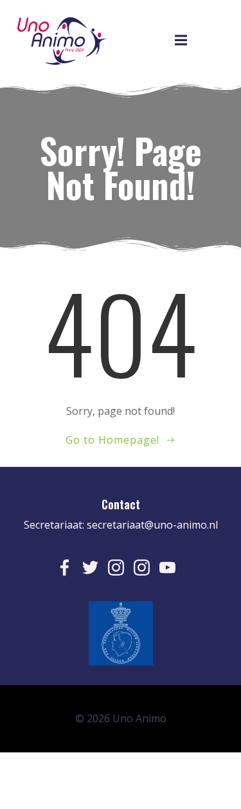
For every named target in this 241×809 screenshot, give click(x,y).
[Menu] (181, 40)
